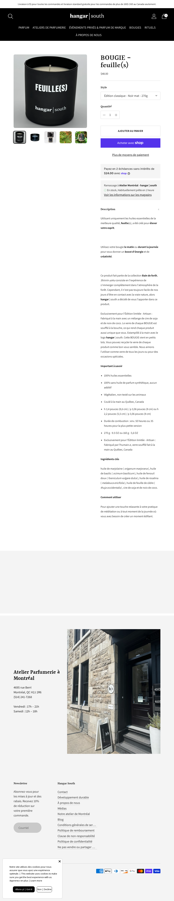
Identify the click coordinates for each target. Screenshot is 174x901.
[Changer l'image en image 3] (50, 137)
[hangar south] (87, 16)
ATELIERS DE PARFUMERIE (49, 27)
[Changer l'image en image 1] (19, 137)
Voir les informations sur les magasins (128, 195)
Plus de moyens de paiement (130, 155)
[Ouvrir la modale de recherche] (10, 16)
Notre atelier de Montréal (74, 814)
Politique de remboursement (76, 830)
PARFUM (24, 27)
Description (108, 209)
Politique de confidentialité (75, 841)
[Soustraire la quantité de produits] (104, 115)
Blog (61, 819)
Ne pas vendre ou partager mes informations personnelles (95, 847)
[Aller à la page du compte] (154, 16)
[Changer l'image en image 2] (35, 137)
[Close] (59, 861)
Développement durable (73, 797)
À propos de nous (69, 803)
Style (104, 88)
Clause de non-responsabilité (76, 836)
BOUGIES (135, 27)
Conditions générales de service (78, 825)
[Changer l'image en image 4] (66, 137)
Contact (63, 792)
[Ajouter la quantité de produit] (116, 115)
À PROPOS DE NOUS (89, 35)
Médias (62, 808)
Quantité (106, 107)
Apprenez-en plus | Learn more (26, 880)
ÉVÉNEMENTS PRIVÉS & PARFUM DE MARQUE (97, 27)
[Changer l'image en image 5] (81, 137)
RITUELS (150, 27)
